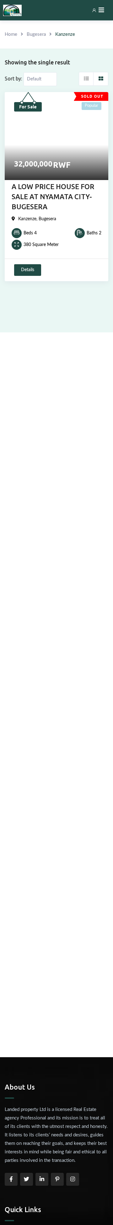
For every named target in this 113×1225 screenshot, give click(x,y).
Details (27, 270)
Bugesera (36, 34)
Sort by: (13, 78)
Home (11, 34)
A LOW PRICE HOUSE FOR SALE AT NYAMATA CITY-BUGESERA (53, 197)
